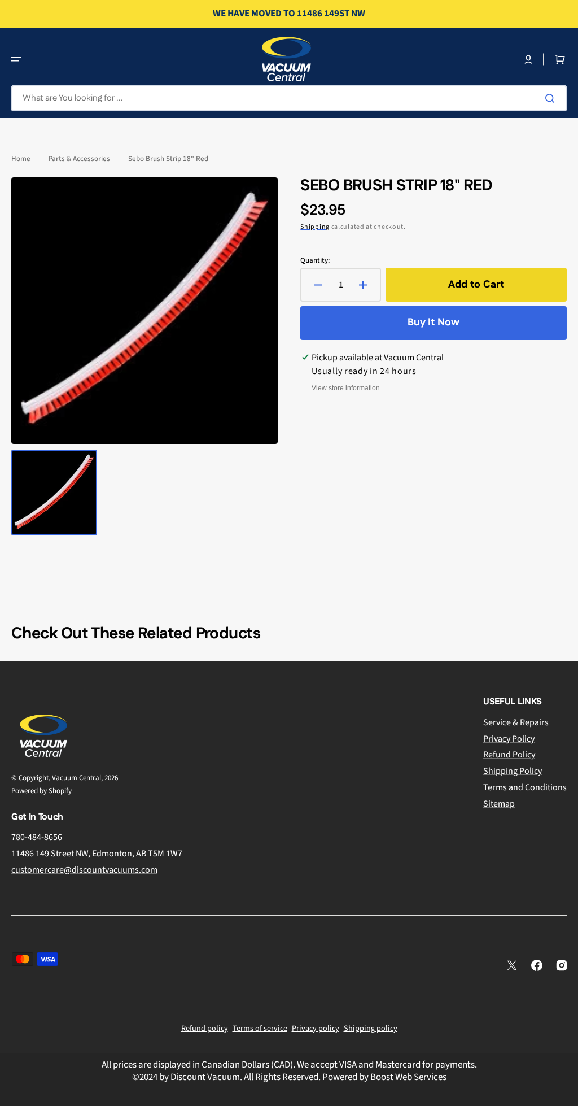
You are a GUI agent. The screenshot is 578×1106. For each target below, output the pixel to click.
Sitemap (499, 804)
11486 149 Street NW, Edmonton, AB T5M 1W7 (96, 853)
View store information (346, 388)
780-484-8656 (36, 837)
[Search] (552, 98)
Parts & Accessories (79, 159)
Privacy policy (315, 1028)
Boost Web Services (408, 1077)
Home (20, 159)
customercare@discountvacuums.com (84, 870)
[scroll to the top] (563, 1091)
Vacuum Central (76, 778)
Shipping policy (370, 1028)
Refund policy (204, 1028)
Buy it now (433, 322)
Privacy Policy (509, 739)
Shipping (315, 227)
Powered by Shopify (41, 791)
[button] (15, 59)
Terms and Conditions (525, 787)
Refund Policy (509, 754)
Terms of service (260, 1028)
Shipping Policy (512, 771)
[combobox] (289, 98)
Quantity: (315, 260)
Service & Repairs (516, 723)
